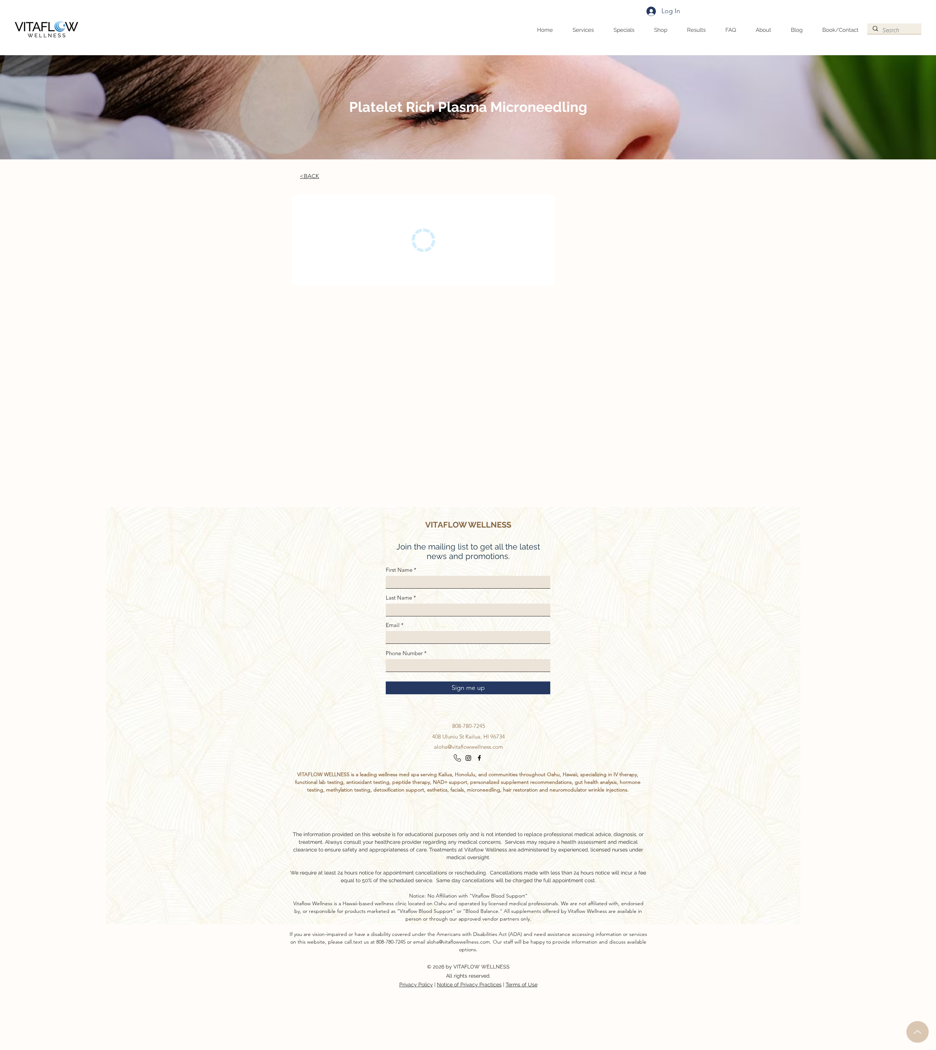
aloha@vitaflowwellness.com (468, 746)
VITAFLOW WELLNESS (468, 524)
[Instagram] (468, 758)
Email (393, 625)
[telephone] (457, 758)
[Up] (917, 1032)
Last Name (399, 597)
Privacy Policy (416, 984)
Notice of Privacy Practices (469, 984)
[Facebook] (479, 758)
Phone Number (404, 653)
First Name (399, 570)
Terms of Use (521, 984)
